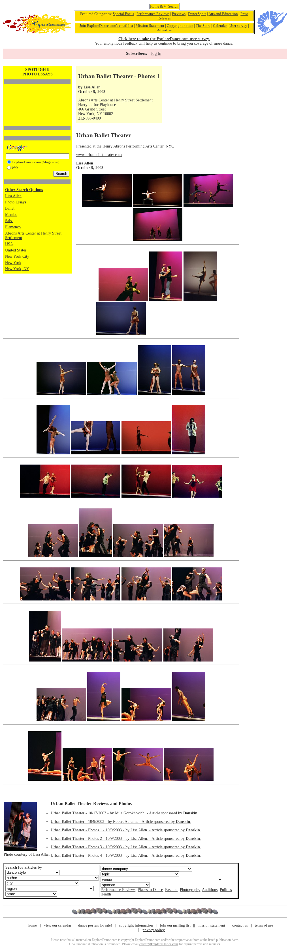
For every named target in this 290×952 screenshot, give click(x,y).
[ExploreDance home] (37, 32)
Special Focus (123, 14)
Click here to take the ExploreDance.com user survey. (164, 39)
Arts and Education (223, 14)
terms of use (264, 925)
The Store (203, 25)
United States (15, 250)
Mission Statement (150, 25)
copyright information (136, 925)
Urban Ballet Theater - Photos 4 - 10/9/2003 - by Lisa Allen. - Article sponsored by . (126, 855)
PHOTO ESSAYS (37, 74)
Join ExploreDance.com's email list (106, 25)
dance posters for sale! (95, 925)
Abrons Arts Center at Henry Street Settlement (115, 100)
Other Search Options (24, 190)
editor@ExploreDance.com (158, 944)
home (32, 925)
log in (156, 53)
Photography (190, 890)
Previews (178, 14)
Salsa (9, 221)
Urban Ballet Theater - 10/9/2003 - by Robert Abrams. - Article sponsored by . (121, 821)
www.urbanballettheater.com (99, 155)
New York (13, 263)
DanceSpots (197, 14)
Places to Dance (150, 890)
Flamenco (13, 227)
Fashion (171, 890)
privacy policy (153, 930)
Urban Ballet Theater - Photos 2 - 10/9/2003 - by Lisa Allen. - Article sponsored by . (126, 838)
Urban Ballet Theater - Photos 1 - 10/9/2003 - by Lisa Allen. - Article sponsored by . (126, 830)
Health (106, 894)
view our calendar (57, 925)
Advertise (164, 30)
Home (154, 6)
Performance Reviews (153, 14)
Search (173, 6)
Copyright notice (180, 25)
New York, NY (17, 269)
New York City (17, 256)
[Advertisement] (37, 95)
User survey (238, 25)
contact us (240, 925)
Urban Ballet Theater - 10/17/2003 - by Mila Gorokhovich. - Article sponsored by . (125, 813)
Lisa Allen (13, 196)
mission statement (211, 925)
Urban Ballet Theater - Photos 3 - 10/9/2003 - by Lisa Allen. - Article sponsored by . (126, 847)
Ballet (9, 208)
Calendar (220, 25)
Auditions (210, 890)
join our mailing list (175, 925)
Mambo (11, 214)
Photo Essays (15, 202)
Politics (226, 890)
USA (9, 244)
